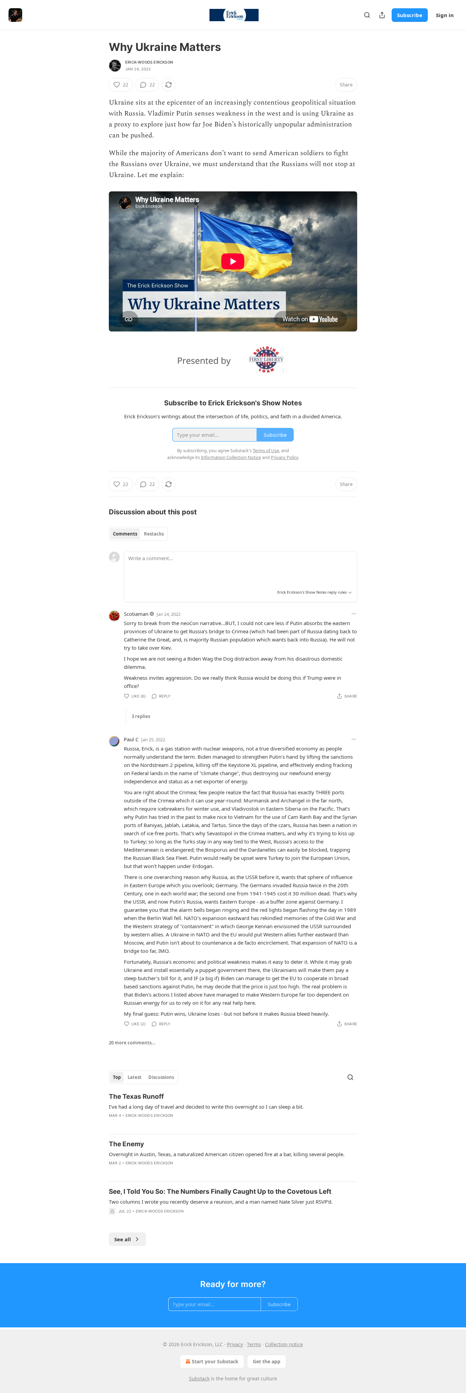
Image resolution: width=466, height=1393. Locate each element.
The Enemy (126, 1144)
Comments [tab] (125, 534)
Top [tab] (117, 1077)
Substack (199, 1378)
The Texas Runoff (136, 1096)
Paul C (131, 739)
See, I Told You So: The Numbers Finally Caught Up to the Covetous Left (220, 1191)
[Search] (367, 15)
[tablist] (138, 534)
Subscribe (409, 15)
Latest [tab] (135, 1077)
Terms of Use (266, 450)
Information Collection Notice (231, 457)
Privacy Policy (284, 457)
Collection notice (284, 1344)
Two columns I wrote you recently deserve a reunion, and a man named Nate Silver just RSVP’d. (221, 1201)
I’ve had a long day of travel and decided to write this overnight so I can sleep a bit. (206, 1106)
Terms (254, 1344)
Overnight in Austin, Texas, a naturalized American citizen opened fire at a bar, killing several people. (227, 1154)
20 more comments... (132, 1043)
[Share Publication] (382, 15)
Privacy (235, 1344)
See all (122, 1239)
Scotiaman (136, 613)
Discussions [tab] (161, 1077)
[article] (233, 1110)
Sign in (445, 15)
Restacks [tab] (154, 534)
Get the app (266, 1361)
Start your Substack (215, 1361)
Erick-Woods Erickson (149, 62)
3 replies (141, 716)
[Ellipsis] (353, 613)
